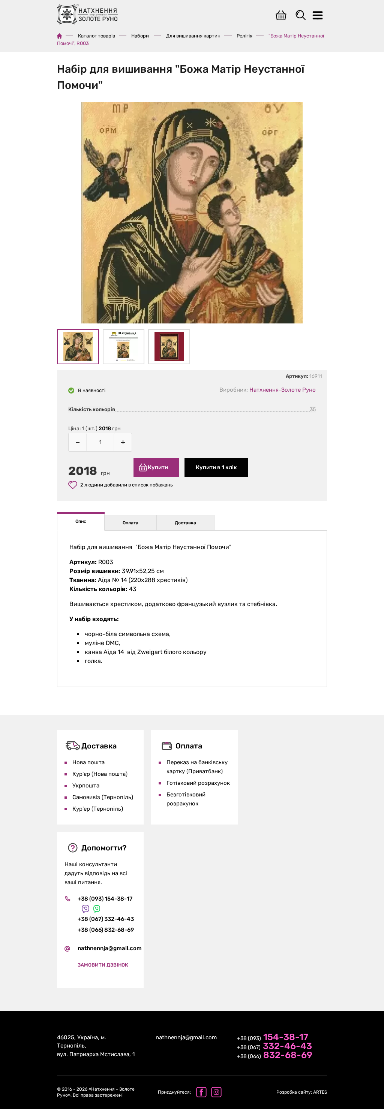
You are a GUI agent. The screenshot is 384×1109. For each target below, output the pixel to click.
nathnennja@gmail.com (110, 948)
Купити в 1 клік (216, 467)
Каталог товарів (96, 36)
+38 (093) (272, 1037)
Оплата (130, 522)
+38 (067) (274, 1046)
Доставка (185, 522)
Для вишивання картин (193, 36)
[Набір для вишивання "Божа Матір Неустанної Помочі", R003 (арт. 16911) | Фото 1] (192, 214)
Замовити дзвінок (103, 965)
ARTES (301, 1092)
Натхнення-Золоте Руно (282, 389)
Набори (140, 36)
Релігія (244, 36)
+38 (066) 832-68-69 (106, 929)
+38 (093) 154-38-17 (105, 898)
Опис (80, 521)
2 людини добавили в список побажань (126, 485)
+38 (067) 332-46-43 (106, 919)
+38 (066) (274, 1055)
